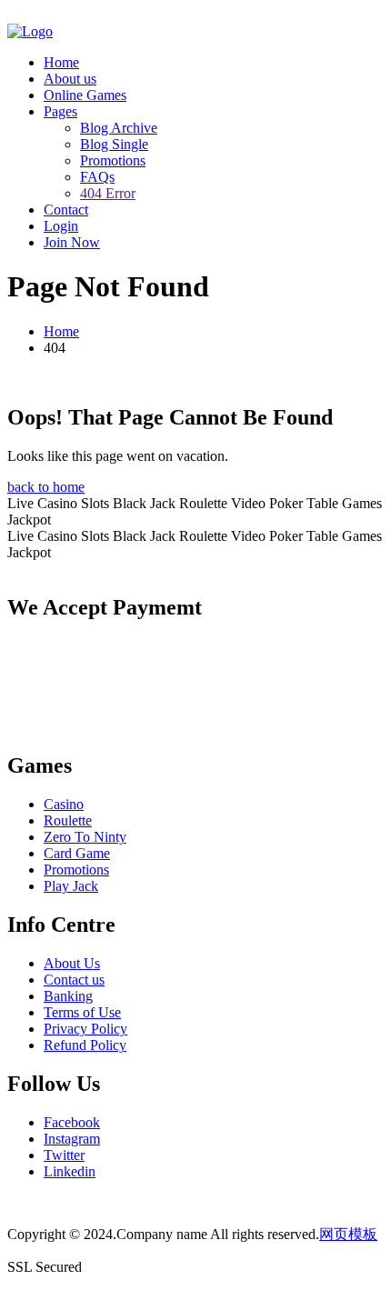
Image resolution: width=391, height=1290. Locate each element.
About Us (72, 963)
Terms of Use (82, 1012)
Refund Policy (85, 1045)
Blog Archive (118, 127)
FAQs (97, 177)
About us (70, 78)
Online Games (85, 95)
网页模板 (348, 1234)
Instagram (72, 1138)
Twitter (64, 1155)
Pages (60, 111)
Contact (66, 209)
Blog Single (114, 144)
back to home (46, 487)
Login (61, 226)
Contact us (74, 979)
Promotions (112, 160)
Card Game (77, 853)
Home (61, 62)
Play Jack (71, 886)
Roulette (68, 820)
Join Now (72, 242)
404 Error (107, 193)
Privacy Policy (85, 1028)
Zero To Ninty (85, 837)
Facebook (72, 1122)
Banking (68, 996)
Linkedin (69, 1171)
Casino (64, 804)
